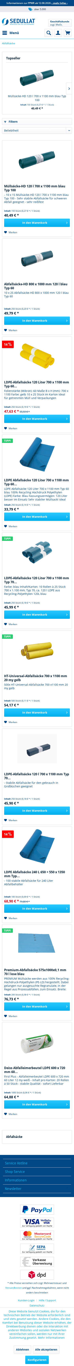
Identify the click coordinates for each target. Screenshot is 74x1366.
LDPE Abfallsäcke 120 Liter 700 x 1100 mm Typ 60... (36, 482)
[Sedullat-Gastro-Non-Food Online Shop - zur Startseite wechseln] (18, 22)
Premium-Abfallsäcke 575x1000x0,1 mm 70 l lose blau (35, 972)
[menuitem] (10, 33)
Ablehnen (22, 1349)
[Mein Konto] (58, 33)
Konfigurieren (37, 1360)
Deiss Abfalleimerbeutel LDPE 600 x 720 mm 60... (34, 1070)
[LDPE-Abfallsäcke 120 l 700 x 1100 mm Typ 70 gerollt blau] (37, 748)
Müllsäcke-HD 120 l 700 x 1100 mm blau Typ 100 (37, 98)
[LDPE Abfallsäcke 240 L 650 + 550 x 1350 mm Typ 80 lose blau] (37, 846)
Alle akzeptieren (46, 1349)
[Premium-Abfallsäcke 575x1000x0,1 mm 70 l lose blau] (37, 944)
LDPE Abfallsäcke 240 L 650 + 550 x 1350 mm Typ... (34, 874)
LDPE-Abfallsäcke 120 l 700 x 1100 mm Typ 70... (36, 776)
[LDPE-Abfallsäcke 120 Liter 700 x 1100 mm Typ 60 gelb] (37, 356)
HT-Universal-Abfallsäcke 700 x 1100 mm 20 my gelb (35, 678)
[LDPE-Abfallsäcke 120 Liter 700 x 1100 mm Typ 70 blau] (37, 552)
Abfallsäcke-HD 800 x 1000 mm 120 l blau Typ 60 (35, 286)
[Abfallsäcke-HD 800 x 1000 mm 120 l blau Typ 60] (37, 258)
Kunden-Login (26, 1300)
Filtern (13, 121)
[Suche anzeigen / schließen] (48, 33)
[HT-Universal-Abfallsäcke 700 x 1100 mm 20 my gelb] (37, 650)
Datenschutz (37, 1305)
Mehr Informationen (51, 1337)
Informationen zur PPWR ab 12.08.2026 (37, 3)
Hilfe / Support (47, 1300)
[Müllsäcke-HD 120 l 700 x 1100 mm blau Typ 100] (37, 78)
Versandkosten (13, 1287)
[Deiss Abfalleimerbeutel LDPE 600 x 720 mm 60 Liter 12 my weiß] (37, 1042)
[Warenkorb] (68, 33)
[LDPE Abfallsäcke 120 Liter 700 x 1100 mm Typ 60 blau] (37, 454)
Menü (14, 32)
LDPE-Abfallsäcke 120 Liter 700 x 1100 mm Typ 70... (36, 580)
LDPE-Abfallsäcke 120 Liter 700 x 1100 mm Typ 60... (36, 384)
